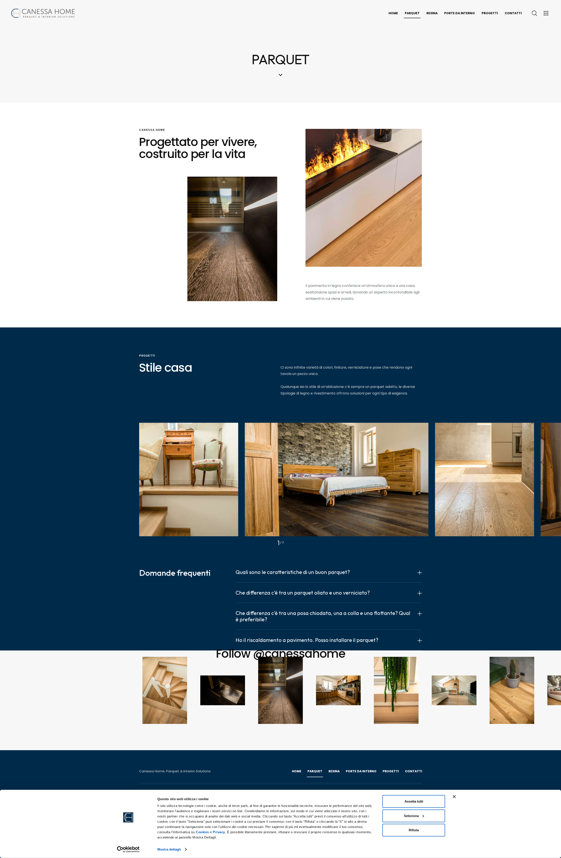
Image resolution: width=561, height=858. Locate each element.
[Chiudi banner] (454, 796)
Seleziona (411, 815)
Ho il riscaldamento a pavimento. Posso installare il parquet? (307, 640)
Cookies (202, 832)
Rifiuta (414, 830)
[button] (329, 572)
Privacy (219, 832)
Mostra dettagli (169, 849)
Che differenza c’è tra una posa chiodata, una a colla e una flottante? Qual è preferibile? (323, 616)
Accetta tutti (414, 801)
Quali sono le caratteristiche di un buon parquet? (293, 572)
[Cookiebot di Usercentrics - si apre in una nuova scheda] (128, 849)
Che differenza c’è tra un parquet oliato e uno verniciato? (303, 593)
